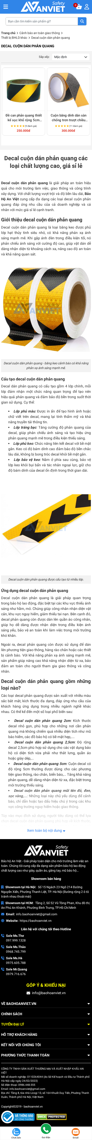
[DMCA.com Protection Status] (51, 1116)
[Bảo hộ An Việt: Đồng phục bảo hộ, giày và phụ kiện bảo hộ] (42, 7)
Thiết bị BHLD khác (14, 37)
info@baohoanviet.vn (49, 993)
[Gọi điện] (46, 1129)
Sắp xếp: (44, 56)
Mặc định (60, 57)
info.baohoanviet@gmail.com (36, 914)
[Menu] (87, 6)
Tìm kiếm (82, 21)
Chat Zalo (16, 1137)
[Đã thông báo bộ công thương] (18, 1116)
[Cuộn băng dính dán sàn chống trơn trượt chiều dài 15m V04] (68, 89)
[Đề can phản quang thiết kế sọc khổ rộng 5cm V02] (23, 89)
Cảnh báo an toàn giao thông (39, 33)
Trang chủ (8, 33)
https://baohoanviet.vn (36, 920)
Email (76, 1137)
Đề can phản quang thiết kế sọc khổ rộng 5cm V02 (24, 118)
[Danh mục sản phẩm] (5, 6)
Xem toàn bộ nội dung (44, 830)
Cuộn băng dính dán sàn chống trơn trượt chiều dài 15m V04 (68, 118)
